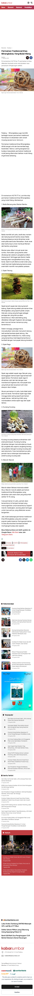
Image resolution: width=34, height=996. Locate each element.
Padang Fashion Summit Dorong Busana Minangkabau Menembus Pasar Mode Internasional (21, 664)
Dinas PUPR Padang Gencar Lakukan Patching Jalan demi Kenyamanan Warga (18, 754)
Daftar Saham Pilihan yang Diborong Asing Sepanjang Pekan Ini (15, 931)
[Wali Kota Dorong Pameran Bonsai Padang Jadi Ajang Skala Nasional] (6, 621)
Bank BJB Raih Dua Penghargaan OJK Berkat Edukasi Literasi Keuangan (15, 937)
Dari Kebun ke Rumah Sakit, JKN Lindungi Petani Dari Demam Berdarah (19, 719)
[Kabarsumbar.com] (6, 3)
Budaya (9, 543)
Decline (17, 992)
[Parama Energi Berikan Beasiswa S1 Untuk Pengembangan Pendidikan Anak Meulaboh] (6, 610)
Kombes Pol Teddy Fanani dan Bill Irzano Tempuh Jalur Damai (16, 858)
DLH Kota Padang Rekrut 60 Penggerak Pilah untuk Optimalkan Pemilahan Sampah (19, 740)
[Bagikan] (31, 57)
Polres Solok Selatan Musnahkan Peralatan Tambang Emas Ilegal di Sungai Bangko (15, 871)
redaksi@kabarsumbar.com (12, 955)
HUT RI (16, 543)
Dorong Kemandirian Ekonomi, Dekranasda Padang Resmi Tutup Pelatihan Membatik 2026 (21, 631)
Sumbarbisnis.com (12, 920)
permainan (11, 548)
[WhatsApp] (31, 559)
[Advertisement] (17, 28)
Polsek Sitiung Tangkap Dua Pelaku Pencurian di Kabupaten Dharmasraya (16, 864)
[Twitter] (23, 559)
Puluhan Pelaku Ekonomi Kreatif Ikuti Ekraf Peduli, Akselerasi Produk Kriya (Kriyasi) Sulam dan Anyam (18, 761)
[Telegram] (27, 559)
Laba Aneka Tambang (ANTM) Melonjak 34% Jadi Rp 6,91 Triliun (16, 925)
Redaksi (3, 57)
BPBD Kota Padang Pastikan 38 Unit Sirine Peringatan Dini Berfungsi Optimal (16, 786)
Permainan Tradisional (9, 545)
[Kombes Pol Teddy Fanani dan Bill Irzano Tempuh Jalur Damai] (6, 643)
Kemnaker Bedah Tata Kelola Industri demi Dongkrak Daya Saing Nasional (18, 726)
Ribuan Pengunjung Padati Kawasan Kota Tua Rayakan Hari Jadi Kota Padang (21, 653)
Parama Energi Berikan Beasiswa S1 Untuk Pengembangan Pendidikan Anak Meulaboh (22, 610)
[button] (28, 3)
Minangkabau (24, 543)
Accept (17, 987)
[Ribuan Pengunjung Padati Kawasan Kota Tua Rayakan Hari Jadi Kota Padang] (6, 654)
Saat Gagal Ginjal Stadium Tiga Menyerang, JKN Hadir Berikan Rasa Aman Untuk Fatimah (18, 747)
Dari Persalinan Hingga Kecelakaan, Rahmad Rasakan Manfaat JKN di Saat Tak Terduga (19, 767)
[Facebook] (20, 559)
